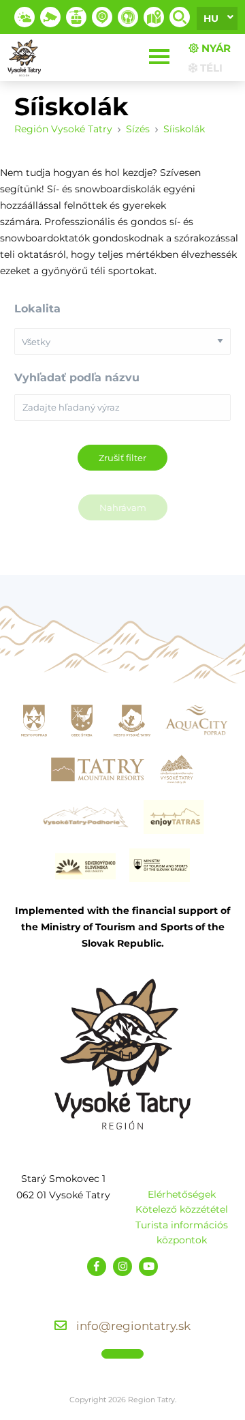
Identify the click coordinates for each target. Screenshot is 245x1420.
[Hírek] (102, 17)
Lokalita (37, 308)
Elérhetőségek (182, 1194)
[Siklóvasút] (76, 17)
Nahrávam (122, 507)
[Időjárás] (24, 17)
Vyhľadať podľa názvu (77, 377)
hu (210, 18)
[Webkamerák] (50, 17)
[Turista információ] (128, 17)
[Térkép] (154, 17)
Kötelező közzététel (181, 1209)
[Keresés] (179, 17)
